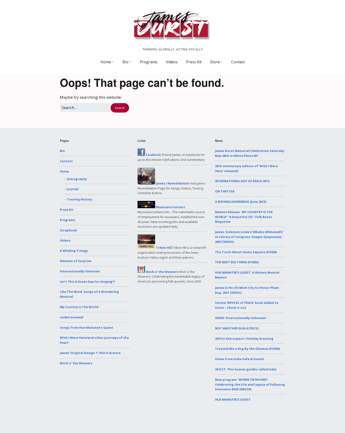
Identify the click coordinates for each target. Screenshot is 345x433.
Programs (148, 61)
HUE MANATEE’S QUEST (233, 399)
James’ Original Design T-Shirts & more (90, 353)
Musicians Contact (170, 207)
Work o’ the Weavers (76, 363)
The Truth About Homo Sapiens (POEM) (246, 252)
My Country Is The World (79, 307)
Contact (238, 61)
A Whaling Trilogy (74, 251)
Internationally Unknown (80, 271)
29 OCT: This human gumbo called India (245, 369)
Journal (72, 189)
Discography (77, 179)
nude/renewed (71, 317)
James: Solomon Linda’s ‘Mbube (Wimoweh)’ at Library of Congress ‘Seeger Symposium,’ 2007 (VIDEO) (249, 237)
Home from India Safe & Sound (239, 359)
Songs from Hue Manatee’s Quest (86, 327)
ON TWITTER (224, 191)
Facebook (153, 155)
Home (105, 61)
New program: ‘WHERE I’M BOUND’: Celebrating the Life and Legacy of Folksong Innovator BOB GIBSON (250, 384)
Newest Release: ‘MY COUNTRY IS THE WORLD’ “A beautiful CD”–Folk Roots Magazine (244, 217)
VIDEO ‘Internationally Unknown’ (241, 318)
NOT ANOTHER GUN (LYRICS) (236, 328)
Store (215, 61)
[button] (120, 108)
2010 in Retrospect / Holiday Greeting (244, 338)
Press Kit (194, 61)
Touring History (79, 199)
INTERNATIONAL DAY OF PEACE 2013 (242, 181)
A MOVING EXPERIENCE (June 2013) (240, 202)
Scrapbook (68, 230)
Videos (172, 61)
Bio (125, 61)
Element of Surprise (75, 261)
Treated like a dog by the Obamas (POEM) (247, 348)
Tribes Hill (163, 247)
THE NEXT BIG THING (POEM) (237, 262)
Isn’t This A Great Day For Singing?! (87, 281)
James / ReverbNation (172, 183)
